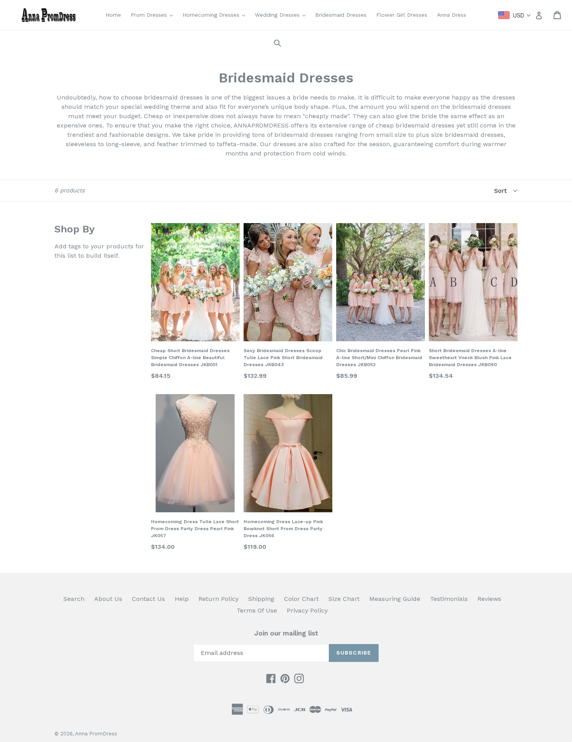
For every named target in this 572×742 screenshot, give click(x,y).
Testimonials (449, 598)
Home (113, 15)
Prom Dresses (154, 14)
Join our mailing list (286, 633)
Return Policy (218, 598)
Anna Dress (451, 15)
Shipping (261, 598)
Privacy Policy (307, 610)
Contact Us (148, 598)
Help (182, 598)
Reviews (489, 598)
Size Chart (344, 598)
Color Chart (301, 598)
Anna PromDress (96, 734)
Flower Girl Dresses (401, 15)
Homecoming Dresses (215, 14)
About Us (108, 598)
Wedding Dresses (282, 14)
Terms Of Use (257, 610)
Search (73, 598)
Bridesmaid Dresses (341, 15)
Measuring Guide (394, 598)
